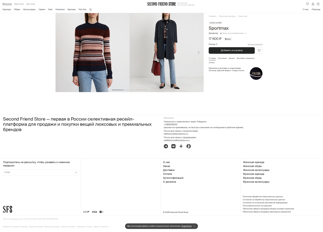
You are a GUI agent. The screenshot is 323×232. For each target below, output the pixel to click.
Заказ (166, 166)
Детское (30, 4)
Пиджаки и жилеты (85, 227)
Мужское (19, 4)
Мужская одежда (253, 174)
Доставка (168, 170)
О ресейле (169, 182)
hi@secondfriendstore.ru (176, 134)
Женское (7, 4)
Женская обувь (252, 166)
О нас (166, 162)
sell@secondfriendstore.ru (177, 140)
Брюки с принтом (101, 227)
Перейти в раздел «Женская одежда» (44, 227)
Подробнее (186, 226)
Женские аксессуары (256, 170)
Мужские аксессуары (256, 182)
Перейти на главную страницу (15, 227)
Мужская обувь (252, 178)
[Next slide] (199, 52)
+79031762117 (170, 125)
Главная (212, 16)
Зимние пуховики (68, 227)
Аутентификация (173, 178)
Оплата (167, 174)
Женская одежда (227, 16)
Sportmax (219, 28)
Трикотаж (242, 16)
